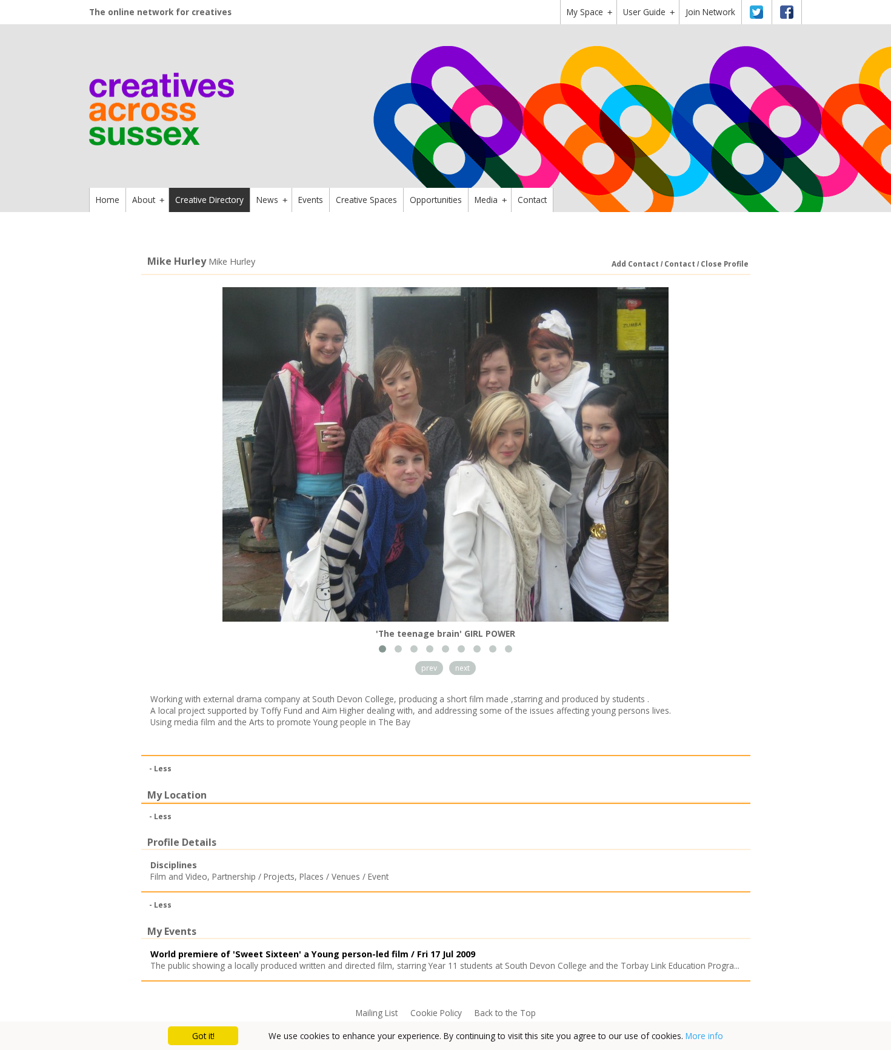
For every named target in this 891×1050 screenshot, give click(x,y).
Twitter (756, 12)
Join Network (710, 12)
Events (310, 199)
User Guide (649, 12)
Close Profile (725, 264)
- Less (160, 768)
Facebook (787, 12)
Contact (532, 199)
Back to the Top (505, 1012)
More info (704, 1036)
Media (491, 199)
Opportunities (436, 199)
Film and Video (178, 876)
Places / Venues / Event (344, 876)
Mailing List (377, 1012)
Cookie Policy (436, 1012)
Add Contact (635, 264)
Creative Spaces (366, 199)
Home (107, 199)
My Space (589, 12)
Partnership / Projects (253, 876)
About (148, 199)
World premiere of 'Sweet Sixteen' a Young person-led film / (312, 954)
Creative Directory (209, 199)
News (271, 199)
